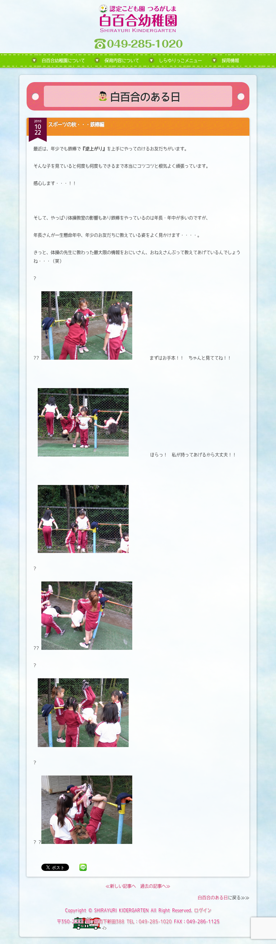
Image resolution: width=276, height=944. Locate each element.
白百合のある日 (213, 897)
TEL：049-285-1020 (149, 921)
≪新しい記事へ (121, 886)
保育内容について (122, 60)
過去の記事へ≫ (155, 886)
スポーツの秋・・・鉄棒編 (76, 124)
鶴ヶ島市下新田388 (105, 921)
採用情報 (230, 60)
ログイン (202, 910)
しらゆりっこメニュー (180, 60)
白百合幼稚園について (63, 60)
